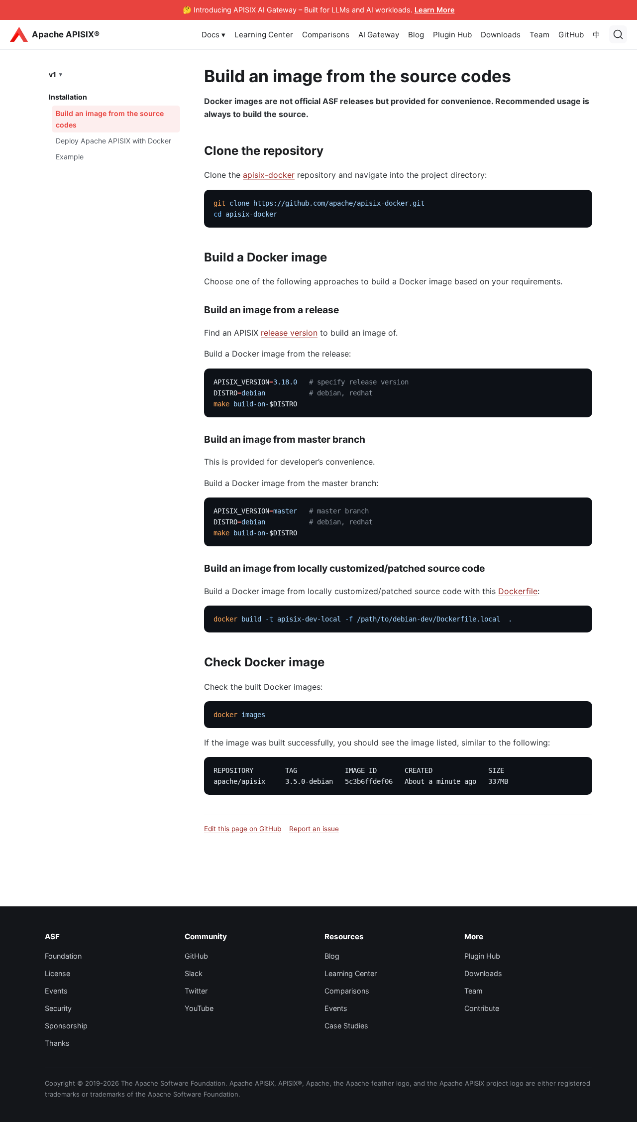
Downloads (501, 34)
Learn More (435, 9)
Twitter (196, 991)
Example (70, 156)
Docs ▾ (213, 34)
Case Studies (346, 1025)
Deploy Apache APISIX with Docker (113, 140)
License (57, 973)
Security (58, 1008)
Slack (194, 973)
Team (539, 34)
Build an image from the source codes (110, 118)
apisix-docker (269, 175)
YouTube (199, 1008)
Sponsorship (66, 1025)
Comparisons (325, 34)
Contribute (481, 1008)
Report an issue (314, 829)
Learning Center (263, 34)
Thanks (57, 1043)
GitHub (571, 34)
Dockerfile (517, 591)
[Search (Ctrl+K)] (618, 34)
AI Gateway (378, 34)
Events (56, 991)
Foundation (63, 956)
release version (289, 333)
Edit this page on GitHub (242, 829)
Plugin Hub (452, 34)
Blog (416, 34)
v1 (52, 74)
